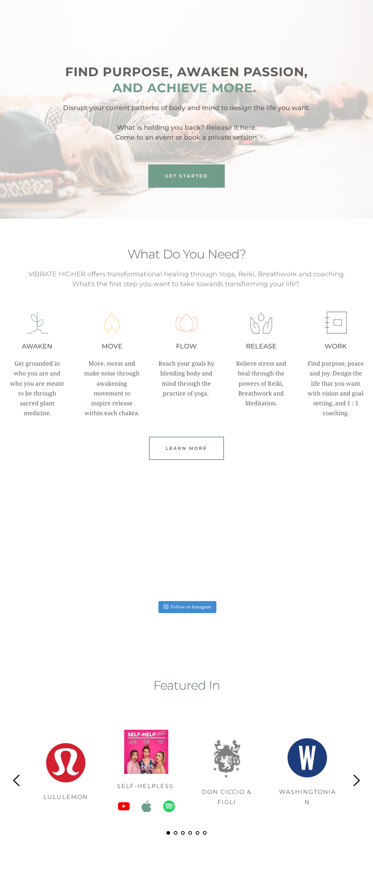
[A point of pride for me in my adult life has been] (330, 561)
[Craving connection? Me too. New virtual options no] (258, 561)
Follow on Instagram (191, 607)
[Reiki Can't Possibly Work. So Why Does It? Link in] (115, 561)
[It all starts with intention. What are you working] (43, 561)
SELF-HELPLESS (146, 786)
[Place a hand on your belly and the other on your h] (187, 561)
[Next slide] (356, 780)
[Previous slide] (17, 780)
